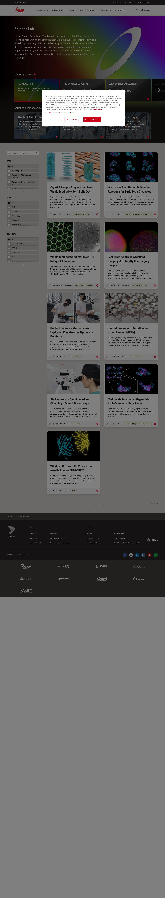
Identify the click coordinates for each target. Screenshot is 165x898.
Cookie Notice (97, 109)
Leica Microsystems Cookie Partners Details (60, 113)
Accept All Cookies (92, 120)
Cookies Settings (73, 120)
